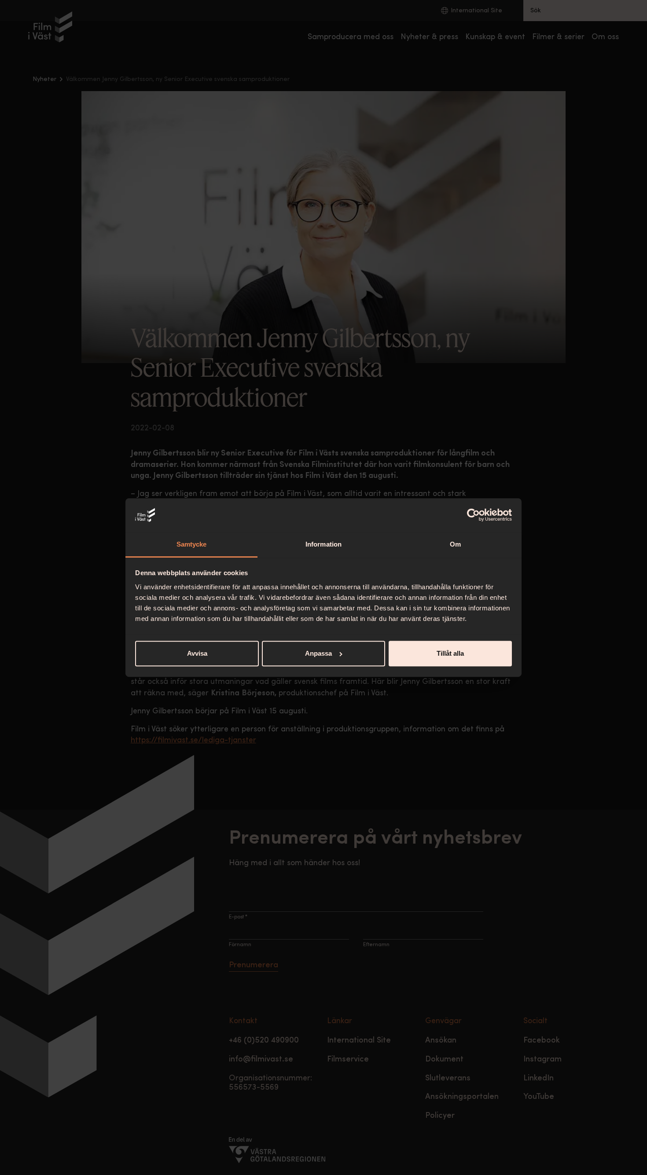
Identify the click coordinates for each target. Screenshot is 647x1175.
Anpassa (318, 653)
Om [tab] (455, 544)
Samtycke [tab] (191, 544)
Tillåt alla (450, 653)
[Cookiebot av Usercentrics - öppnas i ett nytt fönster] (473, 515)
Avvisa (197, 653)
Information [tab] (323, 544)
